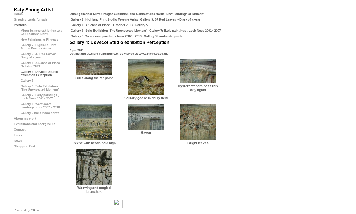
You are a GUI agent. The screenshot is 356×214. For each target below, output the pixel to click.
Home (18, 14)
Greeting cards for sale (30, 19)
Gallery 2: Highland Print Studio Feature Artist (104, 19)
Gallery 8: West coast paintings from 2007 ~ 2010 (106, 36)
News (18, 140)
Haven (146, 133)
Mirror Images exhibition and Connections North (128, 14)
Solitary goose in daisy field (146, 98)
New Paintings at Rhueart (185, 14)
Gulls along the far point (94, 78)
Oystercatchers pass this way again (198, 88)
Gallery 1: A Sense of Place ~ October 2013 (102, 25)
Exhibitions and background (35, 124)
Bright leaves (198, 143)
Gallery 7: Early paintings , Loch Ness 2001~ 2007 (185, 30)
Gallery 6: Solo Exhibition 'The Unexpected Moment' (109, 30)
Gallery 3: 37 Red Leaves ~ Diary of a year (170, 19)
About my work (25, 118)
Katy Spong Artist (33, 10)
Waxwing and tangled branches (94, 190)
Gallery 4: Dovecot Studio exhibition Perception (39, 73)
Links (18, 135)
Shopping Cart (24, 146)
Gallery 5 (141, 25)
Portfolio (20, 25)
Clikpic (35, 210)
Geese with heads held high (94, 143)
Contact (20, 129)
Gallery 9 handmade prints (163, 36)
